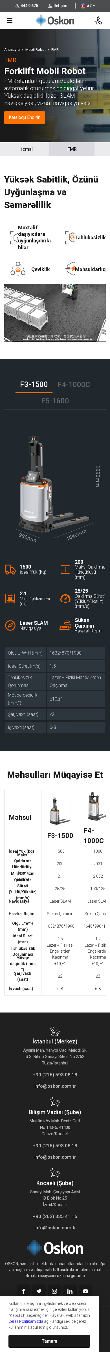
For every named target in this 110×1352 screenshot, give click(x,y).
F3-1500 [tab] (34, 384)
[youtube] (85, 1291)
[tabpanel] (55, 579)
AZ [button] (89, 6)
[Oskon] (55, 19)
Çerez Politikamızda (25, 1321)
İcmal (27, 149)
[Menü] (9, 20)
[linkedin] (70, 1291)
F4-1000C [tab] (74, 384)
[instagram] (54, 1291)
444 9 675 (29, 5)
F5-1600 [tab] (55, 401)
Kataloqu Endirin (24, 117)
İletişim (60, 5)
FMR (72, 149)
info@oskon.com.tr (55, 1086)
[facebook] (23, 1291)
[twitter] (39, 1291)
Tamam (49, 1341)
